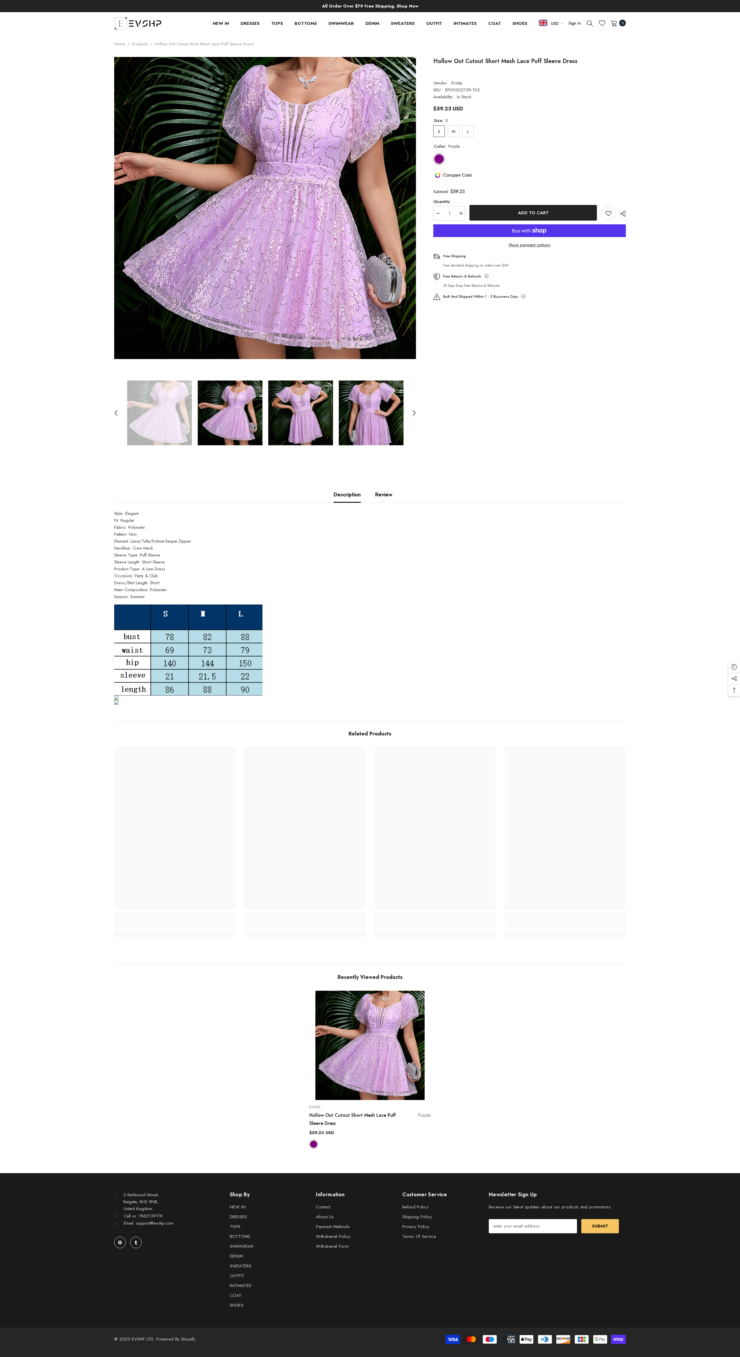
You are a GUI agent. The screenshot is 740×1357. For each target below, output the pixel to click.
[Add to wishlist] (608, 213)
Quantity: (442, 201)
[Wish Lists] (602, 23)
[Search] (590, 23)
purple (313, 1144)
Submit (600, 1226)
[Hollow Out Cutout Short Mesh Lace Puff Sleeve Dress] (370, 1045)
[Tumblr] (136, 1242)
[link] (175, 924)
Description (347, 494)
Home (119, 44)
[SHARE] (621, 214)
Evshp (457, 83)
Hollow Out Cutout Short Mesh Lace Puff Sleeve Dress (370, 1119)
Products (140, 44)
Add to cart (533, 213)
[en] (543, 22)
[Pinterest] (120, 1242)
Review (383, 494)
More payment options (529, 245)
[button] (116, 412)
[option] (265, 208)
